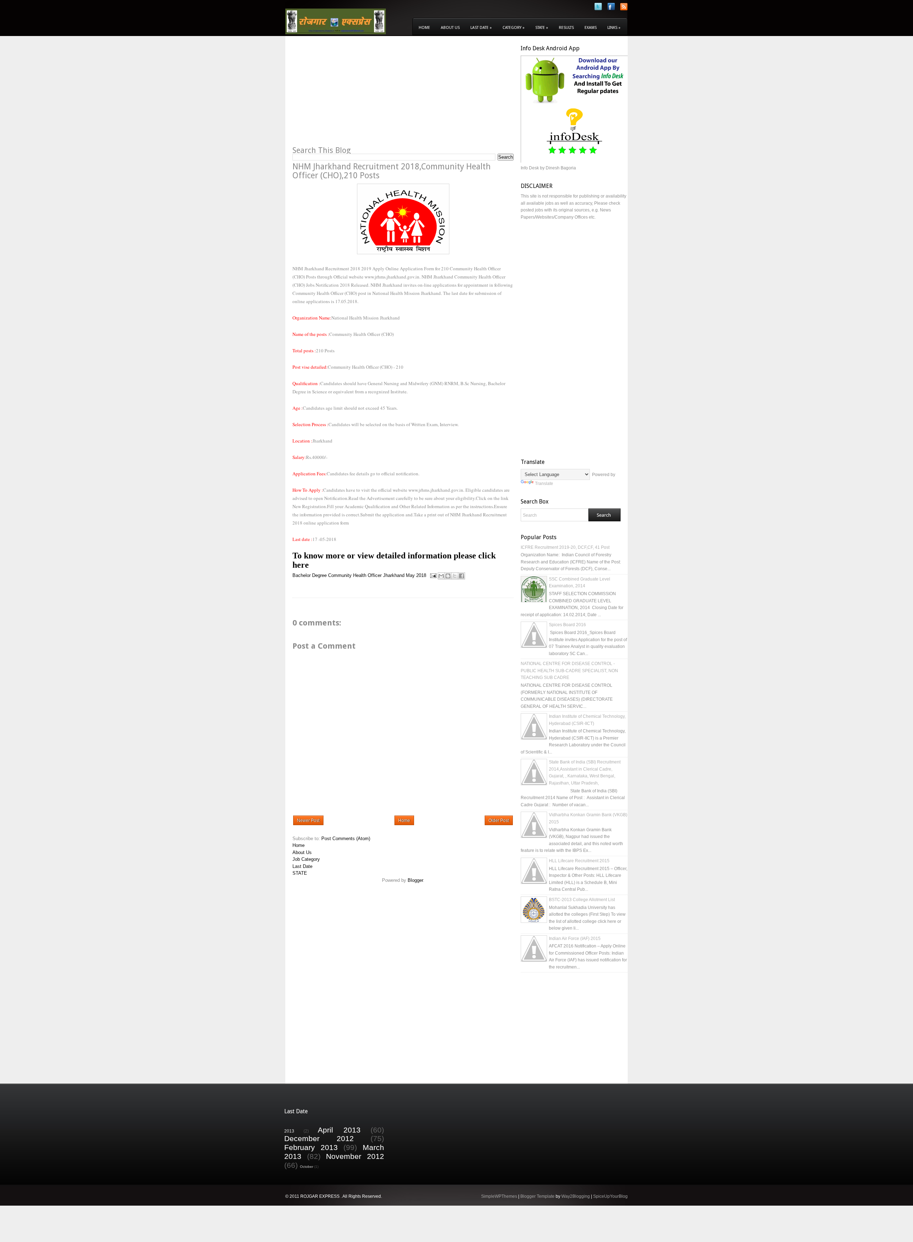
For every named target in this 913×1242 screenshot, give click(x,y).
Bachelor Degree (309, 575)
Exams (591, 27)
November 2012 (355, 1156)
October (306, 1167)
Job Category (306, 859)
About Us (450, 27)
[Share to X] (454, 575)
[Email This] (441, 575)
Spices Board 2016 (567, 624)
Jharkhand (393, 575)
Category (514, 27)
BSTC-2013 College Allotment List (582, 899)
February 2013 (311, 1147)
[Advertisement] (352, 95)
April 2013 (339, 1130)
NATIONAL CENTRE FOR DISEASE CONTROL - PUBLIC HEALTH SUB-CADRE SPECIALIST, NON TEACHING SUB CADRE (569, 670)
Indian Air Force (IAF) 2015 (575, 938)
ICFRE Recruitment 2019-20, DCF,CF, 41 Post (565, 547)
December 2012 (319, 1138)
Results (566, 27)
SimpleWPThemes (499, 1196)
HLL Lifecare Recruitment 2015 (579, 860)
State (541, 27)
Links (614, 27)
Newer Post (308, 820)
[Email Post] (433, 575)
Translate (544, 483)
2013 (289, 1131)
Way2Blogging (575, 1196)
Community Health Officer (355, 575)
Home (424, 27)
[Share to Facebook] (461, 575)
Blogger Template (537, 1196)
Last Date (481, 27)
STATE (299, 873)
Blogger (415, 880)
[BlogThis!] (448, 575)
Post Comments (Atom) (345, 838)
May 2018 (416, 575)
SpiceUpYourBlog (610, 1196)
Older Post (499, 820)
